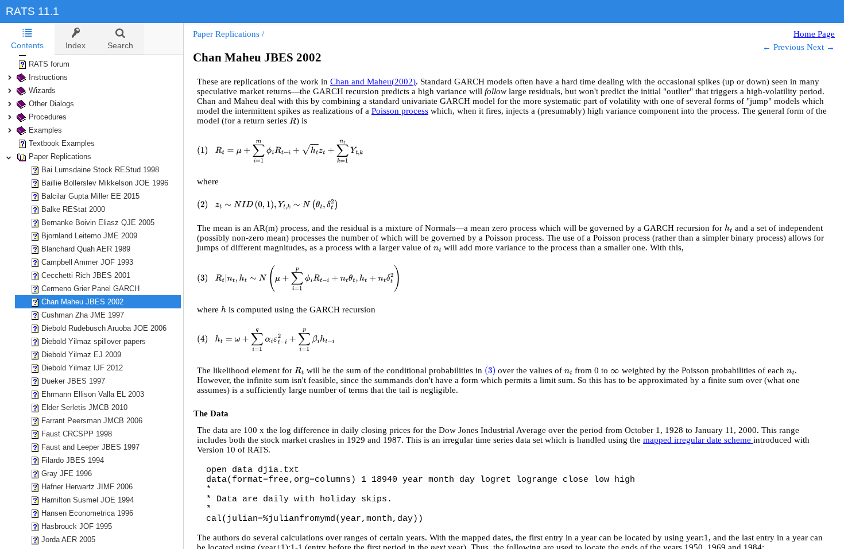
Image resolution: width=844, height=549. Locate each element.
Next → (821, 47)
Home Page (814, 33)
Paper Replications (226, 33)
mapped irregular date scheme (698, 439)
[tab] (27, 39)
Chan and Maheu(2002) (373, 81)
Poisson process (399, 110)
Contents (27, 45)
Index (75, 45)
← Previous (783, 47)
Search (120, 45)
